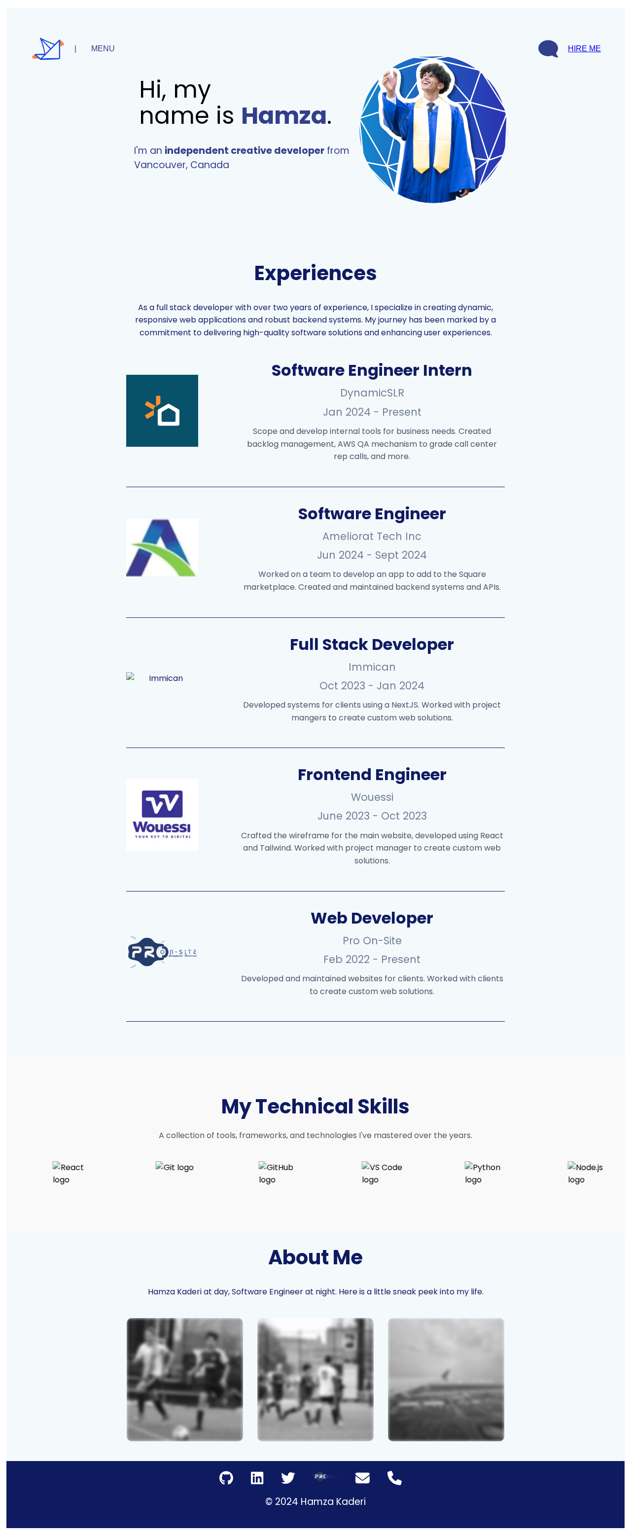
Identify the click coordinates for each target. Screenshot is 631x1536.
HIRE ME (584, 48)
